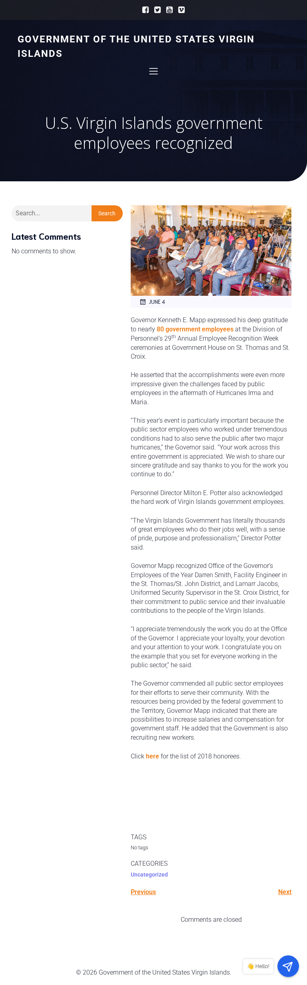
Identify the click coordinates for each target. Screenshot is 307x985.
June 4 (157, 301)
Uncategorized (149, 874)
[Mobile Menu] (153, 71)
